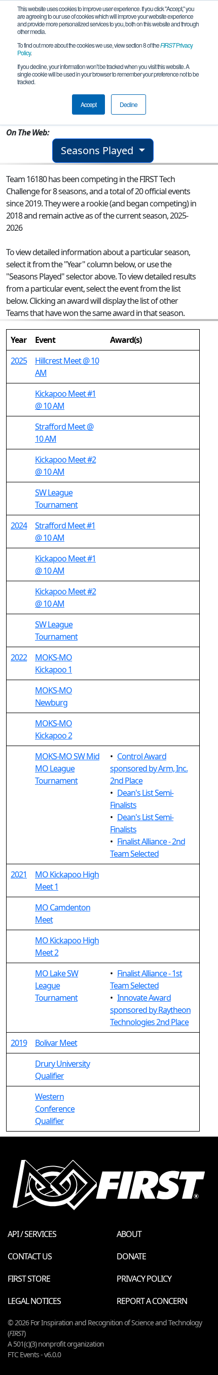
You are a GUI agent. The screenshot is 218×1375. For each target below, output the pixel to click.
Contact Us (30, 1256)
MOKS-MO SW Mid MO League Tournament (67, 768)
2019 (19, 1042)
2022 (19, 657)
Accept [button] (88, 104)
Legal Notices (34, 1301)
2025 (19, 360)
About (129, 1234)
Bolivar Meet (56, 1042)
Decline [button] (128, 104)
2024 (19, 525)
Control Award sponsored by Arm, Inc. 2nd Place (149, 768)
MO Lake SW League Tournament (56, 985)
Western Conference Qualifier (55, 1108)
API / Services (32, 1234)
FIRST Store (29, 1278)
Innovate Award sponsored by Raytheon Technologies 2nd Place (150, 1010)
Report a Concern (152, 1301)
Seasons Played (98, 150)
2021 (19, 874)
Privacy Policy (144, 1278)
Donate (131, 1256)
